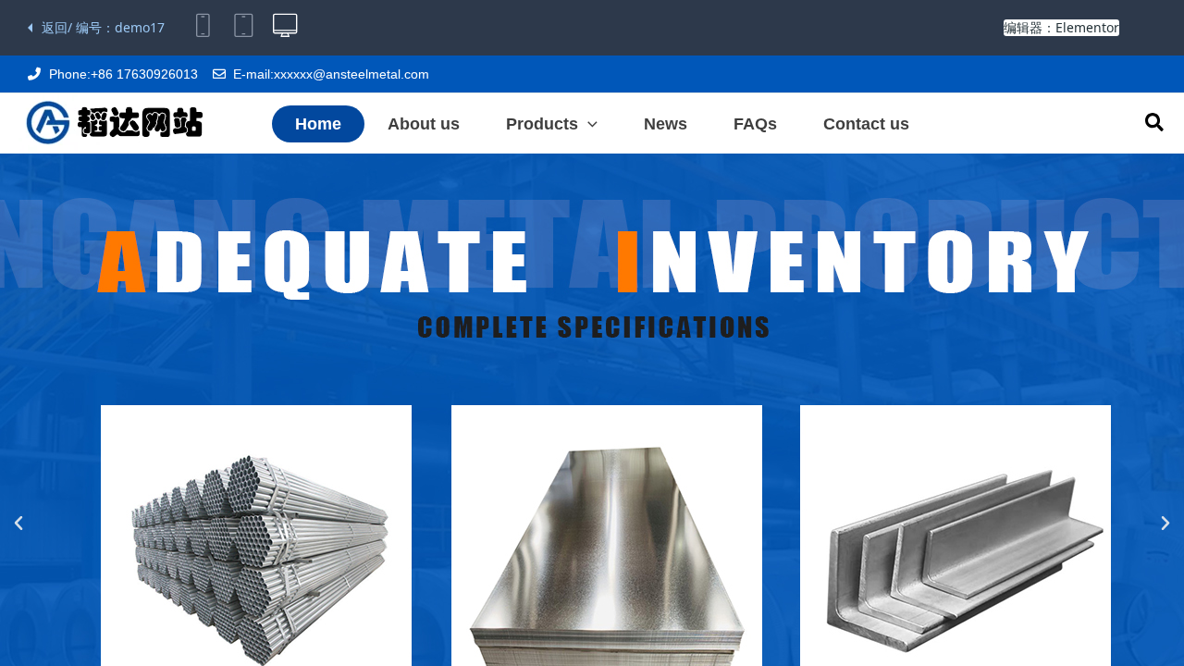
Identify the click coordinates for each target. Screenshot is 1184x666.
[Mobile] (203, 27)
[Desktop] (285, 27)
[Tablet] (244, 27)
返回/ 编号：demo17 (103, 27)
